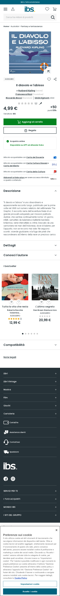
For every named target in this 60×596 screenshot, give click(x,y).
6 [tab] (37, 333)
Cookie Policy (21, 578)
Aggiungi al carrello (32, 121)
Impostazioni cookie (30, 584)
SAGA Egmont (42, 97)
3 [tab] (28, 333)
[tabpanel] (30, 53)
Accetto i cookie (30, 591)
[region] (30, 561)
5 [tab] (34, 333)
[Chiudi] (56, 530)
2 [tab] (25, 333)
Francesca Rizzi (24, 94)
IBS (14, 114)
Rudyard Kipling (26, 90)
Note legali (9, 357)
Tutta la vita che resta (15, 306)
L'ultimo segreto (45, 306)
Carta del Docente (35, 157)
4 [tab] (31, 333)
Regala (32, 130)
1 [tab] (30, 72)
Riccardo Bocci (14, 97)
